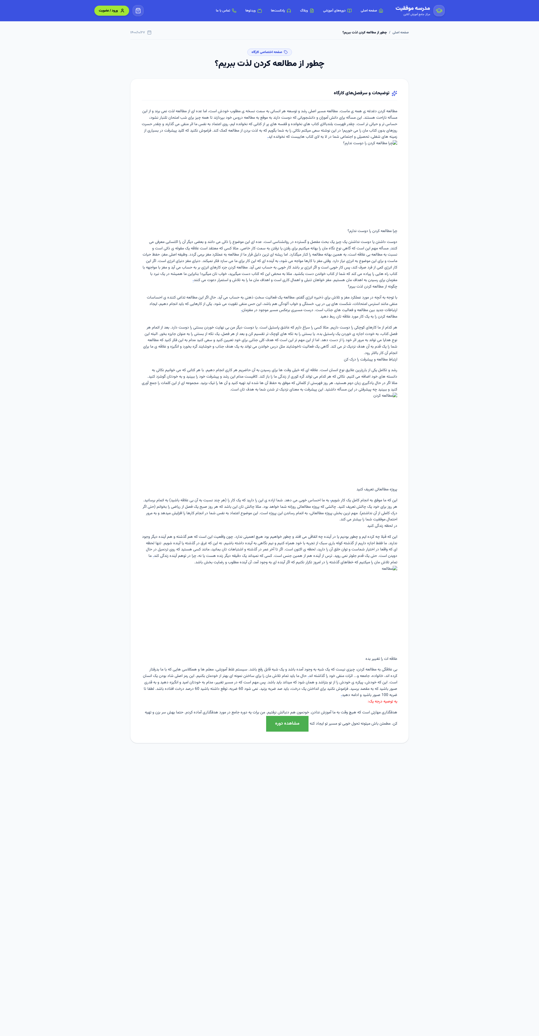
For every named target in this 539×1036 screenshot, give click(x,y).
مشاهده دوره (287, 723)
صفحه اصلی (400, 32)
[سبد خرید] (138, 10)
